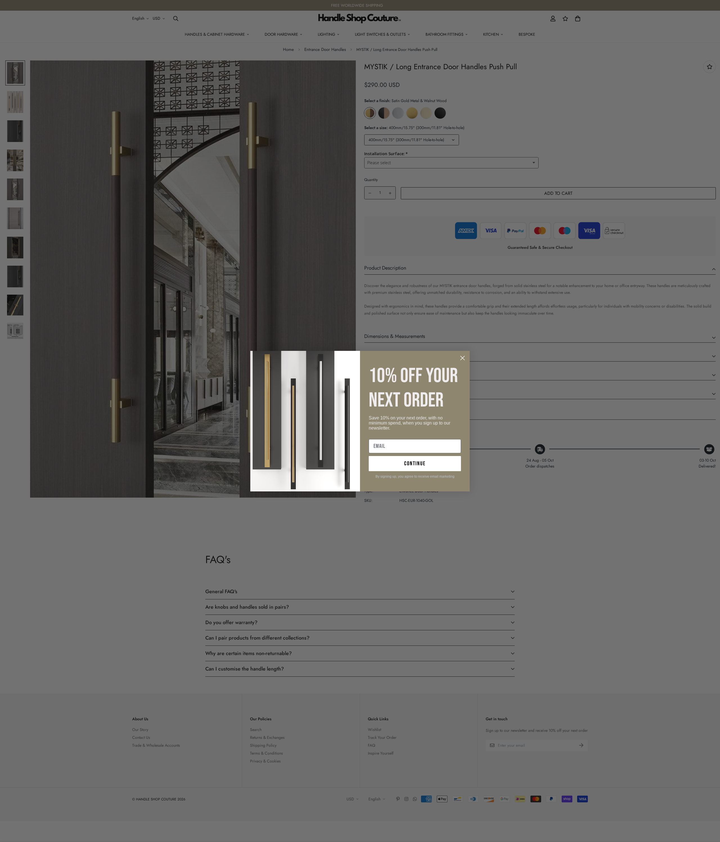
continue (415, 463)
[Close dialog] (462, 358)
